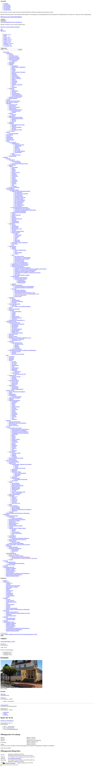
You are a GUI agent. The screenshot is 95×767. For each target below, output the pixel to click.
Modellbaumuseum (16, 488)
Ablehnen (3, 19)
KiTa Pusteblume (18, 206)
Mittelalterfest (15, 469)
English (5, 35)
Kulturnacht (14, 470)
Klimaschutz (9, 545)
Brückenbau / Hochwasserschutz (16, 555)
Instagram (14, 283)
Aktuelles (8, 99)
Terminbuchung (9, 137)
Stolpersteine (14, 510)
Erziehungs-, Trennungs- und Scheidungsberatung (25, 270)
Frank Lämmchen (4, 705)
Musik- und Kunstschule (14, 309)
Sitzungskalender (12, 108)
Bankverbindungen (13, 98)
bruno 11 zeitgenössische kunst (18, 491)
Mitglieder (14, 114)
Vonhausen (14, 183)
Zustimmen (3, 20)
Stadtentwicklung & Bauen (12, 515)
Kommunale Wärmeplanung (15, 548)
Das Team (14, 230)
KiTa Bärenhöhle (18, 192)
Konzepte (11, 527)
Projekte (13, 530)
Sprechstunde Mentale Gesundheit (21, 275)
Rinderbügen (14, 82)
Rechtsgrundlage (15, 549)
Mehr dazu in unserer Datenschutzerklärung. (10, 26)
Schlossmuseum (15, 489)
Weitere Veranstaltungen (17, 285)
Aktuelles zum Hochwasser (15, 97)
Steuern (7, 141)
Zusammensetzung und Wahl (18, 124)
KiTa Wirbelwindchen (19, 205)
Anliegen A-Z (9, 53)
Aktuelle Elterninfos (16, 215)
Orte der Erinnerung (13, 505)
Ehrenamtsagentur (16, 330)
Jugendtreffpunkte (16, 300)
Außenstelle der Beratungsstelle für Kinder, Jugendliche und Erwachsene (30, 268)
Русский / (7, 40)
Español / (7, 42)
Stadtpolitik (8, 103)
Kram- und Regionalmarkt (20, 473)
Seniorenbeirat (12, 451)
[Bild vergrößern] (21, 687)
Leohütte (14, 312)
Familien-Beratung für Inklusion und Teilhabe (24, 271)
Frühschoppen (17, 474)
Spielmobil (14, 302)
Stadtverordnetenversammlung (15, 117)
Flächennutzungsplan (13, 523)
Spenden (16, 253)
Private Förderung (16, 532)
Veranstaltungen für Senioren (15, 428)
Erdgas (13, 153)
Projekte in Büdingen (10, 570)
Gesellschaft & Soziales (11, 321)
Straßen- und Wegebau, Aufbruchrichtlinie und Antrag (18, 544)
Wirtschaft (5, 560)
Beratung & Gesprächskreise (18, 266)
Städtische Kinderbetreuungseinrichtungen (21, 191)
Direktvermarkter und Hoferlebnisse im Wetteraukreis (18, 513)
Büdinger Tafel (15, 331)
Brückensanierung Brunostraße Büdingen (21, 557)
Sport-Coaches (15, 381)
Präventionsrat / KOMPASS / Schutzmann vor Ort (20, 337)
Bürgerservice (6, 52)
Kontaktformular (15, 222)
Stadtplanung (6, 514)
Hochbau (11, 559)
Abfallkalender (17, 146)
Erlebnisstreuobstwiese (17, 317)
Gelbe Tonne (17, 149)
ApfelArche (14, 319)
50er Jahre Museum (16, 484)
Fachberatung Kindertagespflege (19, 212)
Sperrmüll (16, 147)
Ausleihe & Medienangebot (18, 231)
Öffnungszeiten (15, 227)
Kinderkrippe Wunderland (20, 211)
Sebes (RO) (14, 502)
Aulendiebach (15, 65)
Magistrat (11, 113)
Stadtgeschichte (12, 164)
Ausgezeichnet (17, 162)
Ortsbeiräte (11, 123)
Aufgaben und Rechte (16, 127)
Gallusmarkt (14, 476)
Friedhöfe (11, 64)
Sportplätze (11, 357)
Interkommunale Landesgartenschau (14, 574)
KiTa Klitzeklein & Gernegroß (21, 193)
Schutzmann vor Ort (16, 340)
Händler (16, 466)
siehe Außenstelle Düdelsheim (14, 758)
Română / (7, 39)
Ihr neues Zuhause (16, 161)
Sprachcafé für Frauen (19, 260)
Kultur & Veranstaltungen (11, 460)
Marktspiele (17, 475)
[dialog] (47, 27)
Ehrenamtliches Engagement (18, 324)
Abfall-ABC (17, 148)
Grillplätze (11, 399)
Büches (13, 68)
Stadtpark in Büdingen (11, 568)
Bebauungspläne (12, 524)
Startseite (5, 580)
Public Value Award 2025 (20, 374)
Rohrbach (14, 83)
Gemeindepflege (12, 459)
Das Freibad (14, 362)
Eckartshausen (15, 75)
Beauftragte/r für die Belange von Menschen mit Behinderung (22, 350)
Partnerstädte (12, 495)
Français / (6, 38)
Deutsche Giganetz (16, 542)
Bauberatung (12, 517)
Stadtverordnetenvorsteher (17, 118)
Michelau (14, 79)
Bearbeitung (14, 60)
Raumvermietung (18, 252)
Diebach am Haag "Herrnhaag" (19, 72)
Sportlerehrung (15, 387)
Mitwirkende (14, 384)
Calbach (13, 70)
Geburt (13, 89)
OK (1, 29)
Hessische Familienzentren (20, 295)
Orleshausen (14, 80)
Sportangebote (15, 382)
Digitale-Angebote (16, 232)
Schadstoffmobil (18, 152)
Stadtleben (5, 157)
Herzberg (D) (15, 499)
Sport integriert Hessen (17, 349)
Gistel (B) (14, 498)
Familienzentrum (12, 246)
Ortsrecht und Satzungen (14, 58)
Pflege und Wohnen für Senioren (16, 458)
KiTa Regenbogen (18, 194)
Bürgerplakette (15, 326)
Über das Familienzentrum (20, 250)
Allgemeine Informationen (14, 421)
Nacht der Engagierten (17, 396)
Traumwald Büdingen (16, 311)
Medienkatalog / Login (17, 228)
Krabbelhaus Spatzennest (20, 197)
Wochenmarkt (15, 480)
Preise (13, 366)
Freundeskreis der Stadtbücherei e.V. (17, 320)
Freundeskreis (15, 243)
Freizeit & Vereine (10, 390)
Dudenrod (14, 73)
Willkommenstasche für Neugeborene (20, 265)
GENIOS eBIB (17, 235)
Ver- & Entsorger (12, 142)
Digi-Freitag (17, 240)
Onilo (15, 238)
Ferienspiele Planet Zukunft (20, 278)
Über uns (14, 299)
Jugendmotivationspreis (17, 329)
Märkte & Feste (12, 463)
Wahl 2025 (14, 305)
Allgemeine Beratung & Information (22, 267)
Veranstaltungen (15, 226)
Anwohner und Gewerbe (19, 468)
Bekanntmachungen (16, 111)
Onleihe (16, 233)
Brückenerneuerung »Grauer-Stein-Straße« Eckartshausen (24, 558)
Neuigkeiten (17, 347)
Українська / (8, 43)
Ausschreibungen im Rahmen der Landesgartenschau (17, 573)
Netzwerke (14, 288)
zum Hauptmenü (7, 6)
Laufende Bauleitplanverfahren (16, 525)
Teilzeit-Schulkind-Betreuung (20, 277)
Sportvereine (11, 356)
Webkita (13, 213)
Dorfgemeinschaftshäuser (14, 400)
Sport (7, 355)
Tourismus (5, 565)
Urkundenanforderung (16, 94)
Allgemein (14, 248)
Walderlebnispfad (15, 316)
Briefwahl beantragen (13, 133)
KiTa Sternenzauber (18, 198)
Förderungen (14, 370)
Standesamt (11, 88)
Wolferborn (14, 87)
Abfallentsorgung (15, 143)
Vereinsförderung (12, 395)
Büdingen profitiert (10, 569)
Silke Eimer (3, 694)
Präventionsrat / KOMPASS (18, 339)
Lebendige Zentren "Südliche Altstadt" (17, 528)
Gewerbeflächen (12, 535)
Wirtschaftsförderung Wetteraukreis (16, 563)
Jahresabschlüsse (12, 156)
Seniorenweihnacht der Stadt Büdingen (20, 429)
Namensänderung (15, 93)
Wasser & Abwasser (16, 154)
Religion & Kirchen (13, 334)
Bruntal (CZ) (14, 497)
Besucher (16, 465)
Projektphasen (15, 550)
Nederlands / (7, 44)
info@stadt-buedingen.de (12, 729)
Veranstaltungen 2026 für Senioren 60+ (20, 433)
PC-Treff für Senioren (19, 261)
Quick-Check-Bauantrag (17, 518)
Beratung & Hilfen (13, 336)
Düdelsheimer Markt (16, 471)
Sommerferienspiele (21, 281)
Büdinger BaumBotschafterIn (12, 575)
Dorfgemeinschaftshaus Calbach (8, 641)
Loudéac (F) (14, 500)
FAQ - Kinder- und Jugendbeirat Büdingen (21, 306)
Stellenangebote (9, 134)
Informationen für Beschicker (20, 479)
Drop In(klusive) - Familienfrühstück (22, 257)
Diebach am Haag (16, 172)
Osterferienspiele (21, 280)
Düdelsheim (14, 74)
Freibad (10, 360)
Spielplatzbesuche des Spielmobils (21, 258)
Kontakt (5, 713)
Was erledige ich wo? (13, 55)
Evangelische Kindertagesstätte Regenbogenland (25, 210)
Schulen (10, 307)
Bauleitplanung (12, 522)
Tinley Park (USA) (16, 503)
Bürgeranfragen (12, 106)
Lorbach (13, 177)
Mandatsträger (12, 116)
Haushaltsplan (12, 131)
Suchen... (3, 49)
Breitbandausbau (12, 540)
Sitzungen (14, 121)
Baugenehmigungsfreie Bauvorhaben (17, 519)
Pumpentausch (17, 371)
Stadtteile (11, 166)
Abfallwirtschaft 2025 (19, 144)
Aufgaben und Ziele (18, 344)
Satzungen (14, 217)
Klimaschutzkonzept (13, 547)
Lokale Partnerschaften (17, 533)
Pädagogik (14, 220)
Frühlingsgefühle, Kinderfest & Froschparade (22, 464)
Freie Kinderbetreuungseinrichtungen (20, 207)
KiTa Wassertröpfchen (19, 201)
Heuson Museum (15, 483)
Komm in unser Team (13, 425)
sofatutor (16, 237)
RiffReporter (17, 241)
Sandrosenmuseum (16, 486)
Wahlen (7, 132)
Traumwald (11, 310)
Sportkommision (12, 375)
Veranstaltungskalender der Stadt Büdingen (23, 287)
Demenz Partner (18, 296)
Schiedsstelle (12, 62)
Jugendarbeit (11, 297)
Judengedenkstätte (16, 507)
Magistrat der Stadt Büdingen (7, 720)
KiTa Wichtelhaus (18, 203)
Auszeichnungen (15, 372)
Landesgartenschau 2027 (8, 567)
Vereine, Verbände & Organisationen (17, 391)
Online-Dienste (9, 138)
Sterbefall (14, 92)
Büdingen (14, 69)
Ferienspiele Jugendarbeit (17, 301)
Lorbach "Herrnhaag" (16, 78)
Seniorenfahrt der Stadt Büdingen (19, 430)
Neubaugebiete (12, 537)
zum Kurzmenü (6, 8)
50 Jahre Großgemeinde (14, 187)
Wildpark (14, 314)
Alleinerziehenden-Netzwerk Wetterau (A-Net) (24, 292)
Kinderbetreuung (15, 276)
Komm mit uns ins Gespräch (18, 354)
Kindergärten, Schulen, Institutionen (20, 242)
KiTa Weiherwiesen (18, 202)
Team (15, 251)
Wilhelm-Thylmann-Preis (17, 332)
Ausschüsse (11, 122)
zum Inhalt (5, 3)
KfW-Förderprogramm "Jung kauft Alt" (17, 539)
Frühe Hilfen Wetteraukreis (20, 291)
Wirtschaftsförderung (10, 562)
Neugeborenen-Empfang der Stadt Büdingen (24, 286)
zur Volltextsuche (7, 9)
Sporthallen (11, 359)
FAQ (13, 245)
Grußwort (11, 54)
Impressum (5, 714)
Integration (11, 341)
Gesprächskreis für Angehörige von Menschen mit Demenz (27, 272)
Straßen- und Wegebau (14, 554)
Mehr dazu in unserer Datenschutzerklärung (11, 16)
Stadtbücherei (12, 223)
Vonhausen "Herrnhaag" (17, 84)
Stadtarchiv (11, 512)
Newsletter (8, 136)
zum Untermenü (6, 7)
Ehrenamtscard (15, 325)
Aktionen (14, 225)
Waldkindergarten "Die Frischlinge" (22, 208)
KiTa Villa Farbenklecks (19, 200)
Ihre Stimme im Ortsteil (17, 129)
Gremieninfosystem (13, 104)
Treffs (13, 255)
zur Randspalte (6, 4)
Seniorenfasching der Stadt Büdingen (20, 431)
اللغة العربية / (7, 45)
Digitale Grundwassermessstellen (16, 543)
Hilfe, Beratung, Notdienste (12, 102)
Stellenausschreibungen (17, 218)
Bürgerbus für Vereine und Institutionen (17, 423)
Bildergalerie (14, 369)
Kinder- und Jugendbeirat (14, 304)
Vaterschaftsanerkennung (17, 95)
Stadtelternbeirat (15, 221)
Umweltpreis (14, 327)
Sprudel (13, 315)
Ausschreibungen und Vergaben (13, 101)
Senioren (8, 426)
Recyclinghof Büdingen (19, 151)
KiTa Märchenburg (18, 196)
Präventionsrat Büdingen (19, 290)
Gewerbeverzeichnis (10, 564)
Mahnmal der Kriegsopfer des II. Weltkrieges (21, 509)
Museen (10, 481)
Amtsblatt (14, 112)
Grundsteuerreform (10, 139)
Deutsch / (7, 34)
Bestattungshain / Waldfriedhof (18, 67)
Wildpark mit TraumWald (14, 398)
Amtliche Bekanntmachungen (15, 109)
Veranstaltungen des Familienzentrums (20, 263)
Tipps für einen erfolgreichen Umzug (20, 163)
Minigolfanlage (12, 394)
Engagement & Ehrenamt (14, 322)
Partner (10, 504)
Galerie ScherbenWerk (17, 493)
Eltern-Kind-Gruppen (19, 256)
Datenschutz (6, 712)
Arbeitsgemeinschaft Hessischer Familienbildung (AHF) (26, 293)
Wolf (13, 85)
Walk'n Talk (17, 273)
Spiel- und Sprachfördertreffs (20, 262)
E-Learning (16, 236)
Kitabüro (14, 216)
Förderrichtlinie (15, 386)
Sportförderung (12, 385)
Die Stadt (8, 158)
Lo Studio (14, 490)
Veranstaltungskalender (14, 57)
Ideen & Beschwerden (14, 59)
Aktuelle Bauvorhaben (11, 553)
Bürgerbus (8, 420)
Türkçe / (6, 37)
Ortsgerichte (11, 63)
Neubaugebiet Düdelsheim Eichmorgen (20, 538)
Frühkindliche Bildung (14, 189)
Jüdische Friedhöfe (16, 77)
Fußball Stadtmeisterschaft (17, 389)
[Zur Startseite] (11, 22)
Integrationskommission (17, 342)
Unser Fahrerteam (13, 424)
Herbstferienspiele (21, 282)
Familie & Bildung (10, 188)
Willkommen (12, 159)
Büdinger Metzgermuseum (17, 485)
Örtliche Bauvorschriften (14, 520)
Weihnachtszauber (16, 478)
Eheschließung (15, 90)
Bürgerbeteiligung (10, 572)
